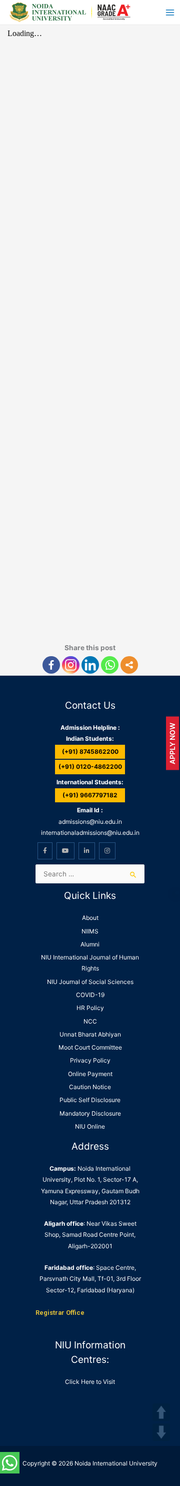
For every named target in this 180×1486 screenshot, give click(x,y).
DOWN (161, 1432)
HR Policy (90, 1008)
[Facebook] (51, 665)
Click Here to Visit (90, 1381)
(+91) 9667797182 (90, 795)
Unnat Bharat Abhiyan (90, 1034)
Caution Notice (90, 1087)
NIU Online (90, 1126)
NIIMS (90, 931)
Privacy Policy (90, 1060)
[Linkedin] (90, 665)
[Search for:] (90, 874)
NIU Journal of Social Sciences (90, 981)
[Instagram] (71, 665)
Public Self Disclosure (90, 1100)
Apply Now (172, 743)
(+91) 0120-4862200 (90, 766)
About (90, 917)
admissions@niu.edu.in (90, 821)
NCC (90, 1021)
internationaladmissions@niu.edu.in (90, 832)
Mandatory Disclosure (90, 1113)
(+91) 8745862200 (90, 751)
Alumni (90, 944)
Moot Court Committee (90, 1047)
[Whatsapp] (109, 665)
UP (161, 1412)
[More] (129, 665)
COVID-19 (90, 995)
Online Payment (90, 1074)
